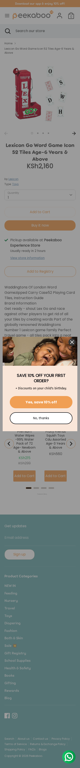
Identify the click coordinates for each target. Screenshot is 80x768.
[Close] (72, 342)
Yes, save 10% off (41, 402)
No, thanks (41, 418)
